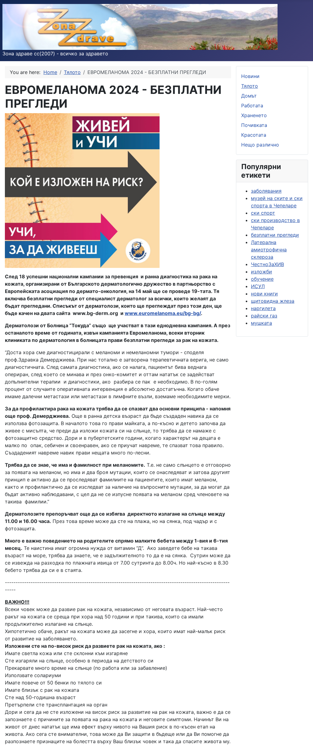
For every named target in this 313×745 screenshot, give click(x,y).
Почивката (254, 125)
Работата (252, 105)
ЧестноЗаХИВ (267, 264)
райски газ (264, 316)
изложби (261, 272)
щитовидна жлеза (272, 301)
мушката (261, 323)
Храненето (254, 115)
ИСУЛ (258, 286)
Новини (250, 76)
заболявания (266, 191)
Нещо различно (260, 145)
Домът (249, 96)
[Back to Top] (302, 733)
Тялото (249, 86)
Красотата (253, 135)
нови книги (264, 294)
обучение (262, 279)
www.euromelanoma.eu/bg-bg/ (163, 313)
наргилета (263, 308)
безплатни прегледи (275, 235)
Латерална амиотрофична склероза (269, 249)
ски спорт (263, 213)
